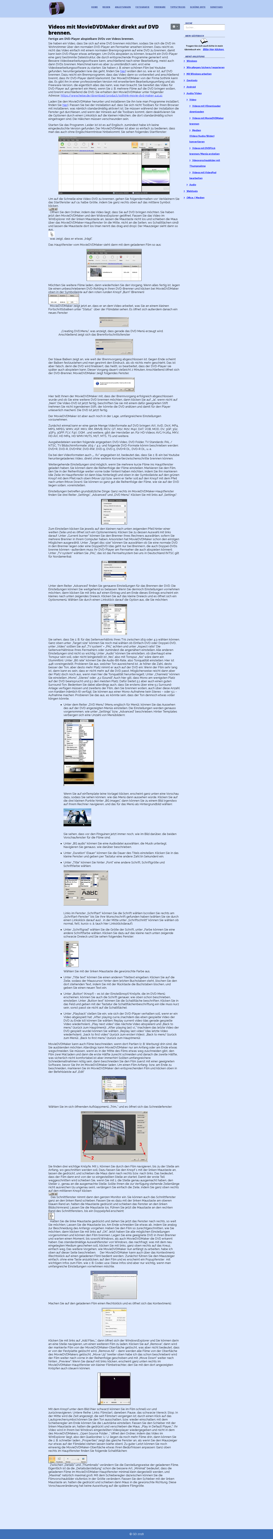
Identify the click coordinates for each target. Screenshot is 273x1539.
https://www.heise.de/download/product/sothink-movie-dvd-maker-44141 (111, 95)
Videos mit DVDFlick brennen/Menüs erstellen (204, 151)
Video (192, 99)
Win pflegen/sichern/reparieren (205, 67)
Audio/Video (194, 93)
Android (191, 86)
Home (94, 7)
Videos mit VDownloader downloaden (205, 109)
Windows (191, 61)
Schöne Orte (198, 7)
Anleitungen (123, 7)
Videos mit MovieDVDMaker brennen (206, 121)
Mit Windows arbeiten (199, 74)
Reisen (106, 7)
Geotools (191, 80)
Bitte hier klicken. (213, 49)
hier (122, 71)
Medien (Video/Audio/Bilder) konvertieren (201, 136)
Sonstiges (216, 7)
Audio (192, 184)
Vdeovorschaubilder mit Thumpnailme (204, 163)
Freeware (160, 7)
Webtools (192, 191)
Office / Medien (195, 197)
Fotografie (142, 7)
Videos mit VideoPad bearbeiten (202, 175)
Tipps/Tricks (177, 7)
